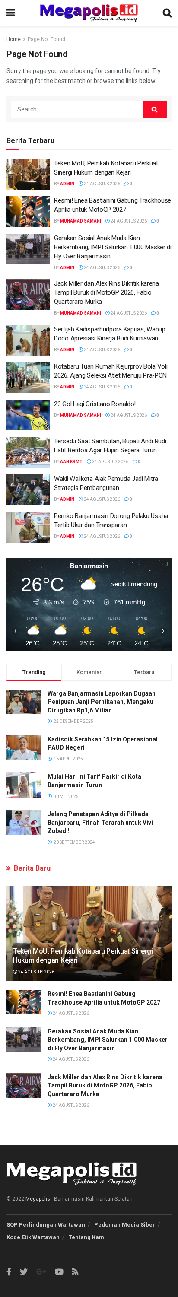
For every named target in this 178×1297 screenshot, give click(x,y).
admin (67, 183)
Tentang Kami (87, 1237)
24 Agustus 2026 (101, 183)
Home (13, 39)
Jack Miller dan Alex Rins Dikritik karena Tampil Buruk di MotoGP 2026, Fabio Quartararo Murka (106, 292)
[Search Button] (155, 109)
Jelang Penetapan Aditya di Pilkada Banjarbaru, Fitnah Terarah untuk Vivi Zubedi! (100, 822)
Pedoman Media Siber (124, 1224)
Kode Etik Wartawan (33, 1237)
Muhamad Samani (80, 221)
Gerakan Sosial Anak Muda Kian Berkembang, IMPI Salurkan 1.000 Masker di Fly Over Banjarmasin (113, 247)
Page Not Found (46, 39)
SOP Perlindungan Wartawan (45, 1224)
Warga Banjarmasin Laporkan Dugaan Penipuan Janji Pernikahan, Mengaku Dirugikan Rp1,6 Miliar (102, 702)
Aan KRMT (71, 461)
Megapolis (37, 1199)
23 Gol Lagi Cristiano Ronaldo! (95, 404)
